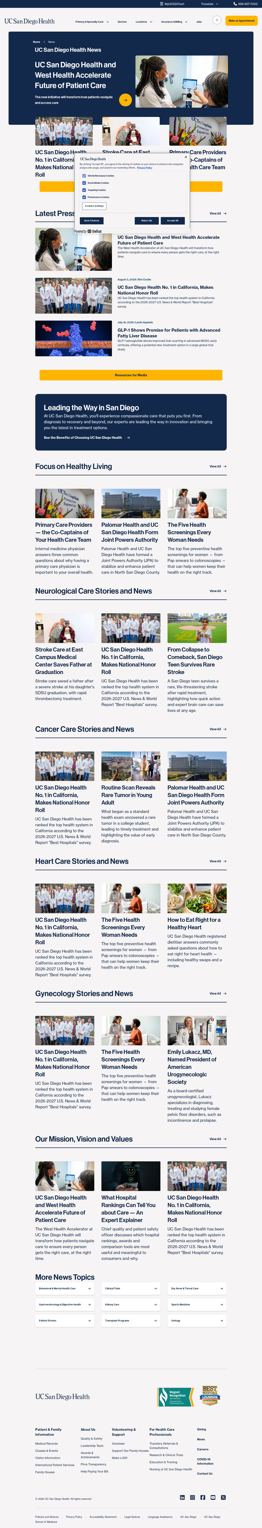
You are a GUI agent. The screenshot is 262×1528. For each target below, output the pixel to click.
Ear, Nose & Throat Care (185, 1288)
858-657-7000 (248, 4)
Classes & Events (46, 1450)
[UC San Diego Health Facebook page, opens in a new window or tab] (202, 1497)
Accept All (172, 220)
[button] (217, 20)
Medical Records (46, 1443)
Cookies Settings (94, 206)
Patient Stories (47, 1320)
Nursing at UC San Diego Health (171, 1469)
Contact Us (205, 1473)
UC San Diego (188, 1516)
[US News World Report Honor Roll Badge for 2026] (211, 1397)
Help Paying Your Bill (94, 1471)
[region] (132, 193)
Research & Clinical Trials (166, 1455)
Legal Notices (132, 1516)
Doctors (122, 21)
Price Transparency (93, 1464)
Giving (201, 1429)
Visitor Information (47, 1458)
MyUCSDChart (174, 4)
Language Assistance (160, 1516)
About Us (88, 1430)
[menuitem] (92, 22)
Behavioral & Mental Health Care (57, 1288)
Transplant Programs (117, 1320)
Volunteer (118, 1443)
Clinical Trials (112, 1288)
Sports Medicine (180, 1304)
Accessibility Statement (103, 1516)
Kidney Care (112, 1304)
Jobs (199, 21)
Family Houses (45, 1472)
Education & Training (163, 1462)
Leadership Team (92, 1445)
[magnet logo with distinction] (177, 1397)
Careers (203, 1449)
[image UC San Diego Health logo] (37, 22)
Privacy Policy (74, 1516)
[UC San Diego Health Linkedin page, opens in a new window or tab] (182, 1497)
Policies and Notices (47, 1516)
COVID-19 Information (205, 1461)
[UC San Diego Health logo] (64, 1397)
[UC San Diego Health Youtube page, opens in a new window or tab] (213, 1497)
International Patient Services (54, 1465)
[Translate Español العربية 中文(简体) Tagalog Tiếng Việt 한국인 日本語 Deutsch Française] (209, 4)
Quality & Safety (91, 1438)
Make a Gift (119, 1458)
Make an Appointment (242, 20)
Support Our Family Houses (130, 1450)
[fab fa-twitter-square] (223, 1497)
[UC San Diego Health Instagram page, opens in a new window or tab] (192, 1497)
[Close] (186, 157)
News (201, 1439)
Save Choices (91, 220)
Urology (175, 1320)
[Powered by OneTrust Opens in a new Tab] (87, 231)
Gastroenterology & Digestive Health (60, 1304)
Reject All (147, 220)
